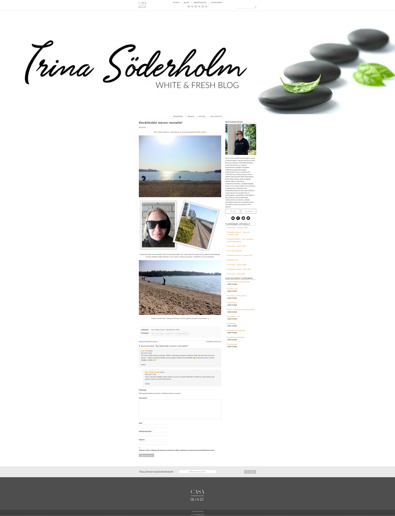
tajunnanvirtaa (182, 334)
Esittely (202, 116)
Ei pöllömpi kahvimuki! (213, 341)
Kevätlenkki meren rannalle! (161, 122)
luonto (169, 334)
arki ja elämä (157, 334)
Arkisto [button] (191, 116)
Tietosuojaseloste (197, 511)
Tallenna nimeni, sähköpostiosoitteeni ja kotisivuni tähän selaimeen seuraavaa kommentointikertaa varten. (177, 450)
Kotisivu (142, 439)
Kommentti (143, 398)
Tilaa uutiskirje (250, 472)
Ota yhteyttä (216, 116)
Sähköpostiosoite (145, 431)
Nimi (141, 423)
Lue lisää (233, 211)
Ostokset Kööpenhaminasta (148, 341)
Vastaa (143, 364)
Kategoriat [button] (178, 116)
